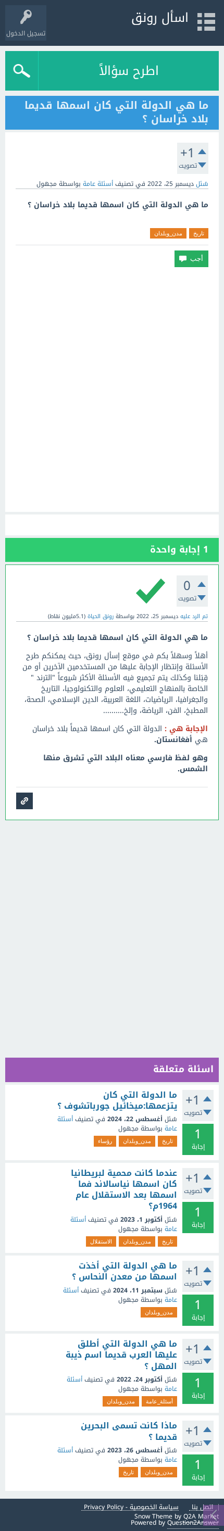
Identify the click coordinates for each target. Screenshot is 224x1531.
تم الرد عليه (194, 616)
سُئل (202, 184)
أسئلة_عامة (159, 1401)
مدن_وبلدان (168, 233)
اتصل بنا (202, 1507)
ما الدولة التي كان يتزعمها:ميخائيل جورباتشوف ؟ (117, 1100)
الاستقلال (101, 1241)
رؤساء (105, 1141)
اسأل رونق (160, 18)
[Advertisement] (112, 389)
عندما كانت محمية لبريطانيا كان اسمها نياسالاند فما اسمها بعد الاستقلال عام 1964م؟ (124, 1189)
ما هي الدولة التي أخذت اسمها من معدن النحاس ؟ (124, 1271)
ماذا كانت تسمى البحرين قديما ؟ (129, 1431)
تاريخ (198, 233)
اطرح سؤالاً (129, 71)
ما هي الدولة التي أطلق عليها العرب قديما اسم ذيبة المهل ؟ (121, 1355)
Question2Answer (193, 1522)
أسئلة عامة (98, 184)
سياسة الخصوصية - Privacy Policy (131, 1507)
